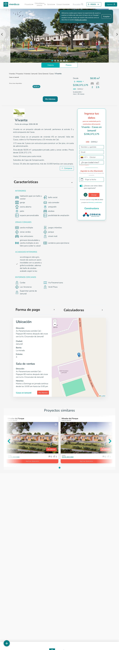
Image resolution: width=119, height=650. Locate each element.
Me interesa (43, 392)
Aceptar (106, 16)
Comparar (68, 168)
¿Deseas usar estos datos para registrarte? (93, 187)
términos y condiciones (95, 202)
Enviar (94, 195)
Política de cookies (81, 20)
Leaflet (103, 396)
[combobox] (89, 163)
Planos (68, 65)
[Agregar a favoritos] (56, 424)
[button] (28, 4)
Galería (51, 65)
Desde (63, 455)
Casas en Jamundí (23, 393)
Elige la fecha (90, 179)
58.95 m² (36, 86)
